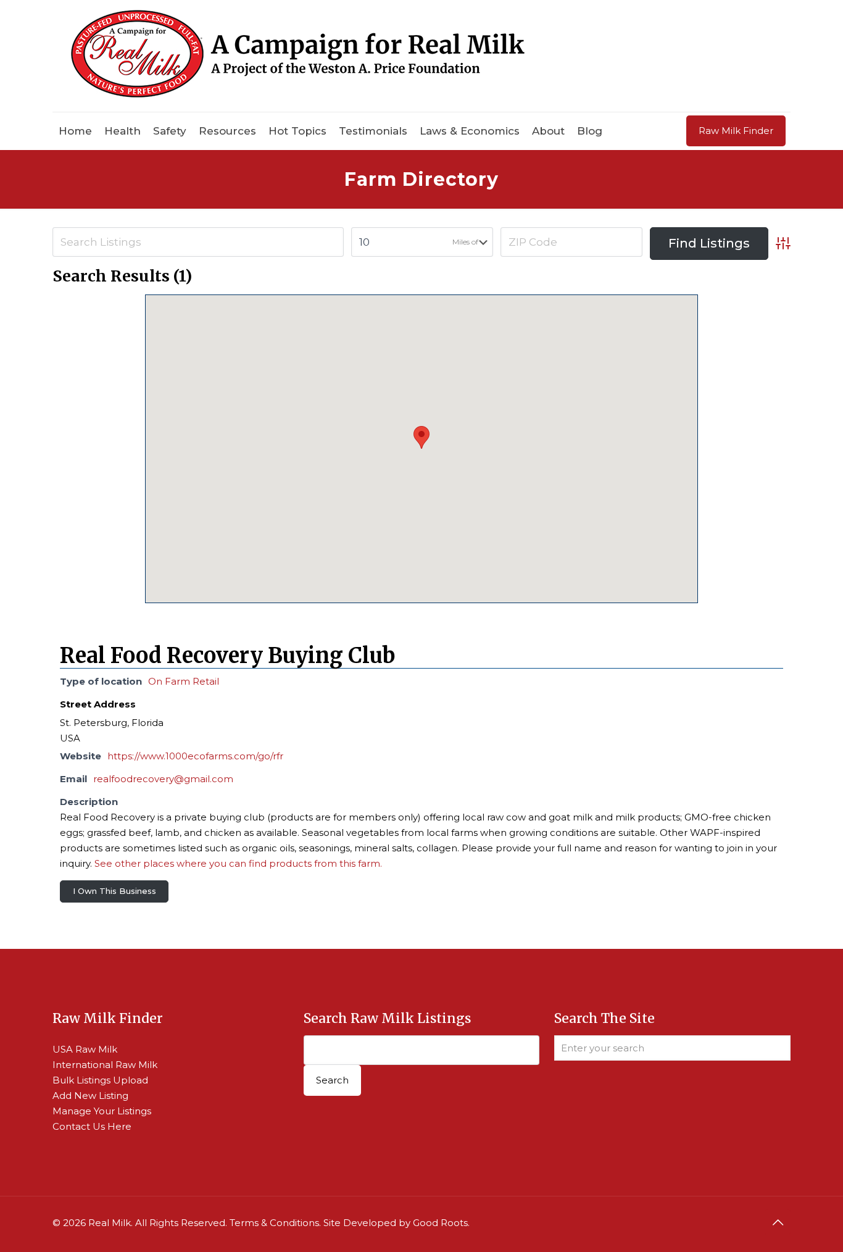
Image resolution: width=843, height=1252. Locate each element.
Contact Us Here (91, 1126)
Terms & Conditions (274, 1223)
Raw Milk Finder (736, 130)
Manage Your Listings (101, 1111)
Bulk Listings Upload (100, 1080)
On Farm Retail (183, 681)
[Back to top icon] (778, 1222)
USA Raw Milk (84, 1049)
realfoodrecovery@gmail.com (163, 779)
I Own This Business (114, 891)
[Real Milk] (298, 56)
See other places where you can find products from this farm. (238, 863)
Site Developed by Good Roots (395, 1223)
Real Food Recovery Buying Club (227, 656)
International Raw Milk (104, 1064)
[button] (421, 437)
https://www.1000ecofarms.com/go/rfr (195, 756)
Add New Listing (90, 1095)
